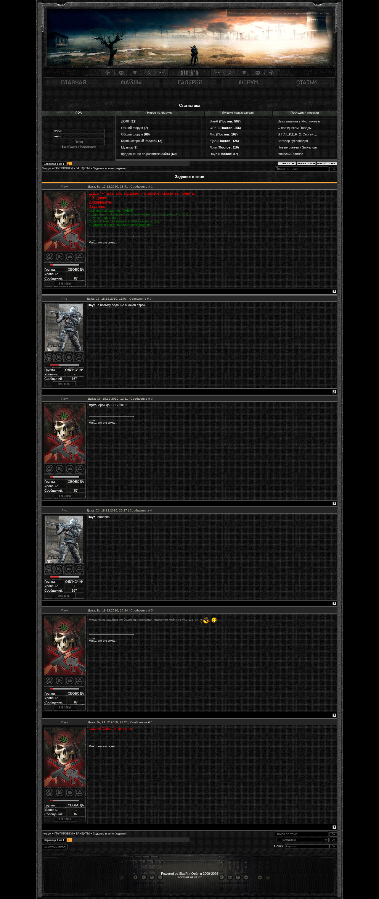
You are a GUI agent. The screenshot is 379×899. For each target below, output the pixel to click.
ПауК (213, 154)
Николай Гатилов (290, 154)
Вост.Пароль (70, 146)
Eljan (213, 141)
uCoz (198, 877)
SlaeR (214, 121)
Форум (46, 168)
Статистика (189, 105)
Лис (212, 134)
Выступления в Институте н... (300, 121)
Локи (213, 147)
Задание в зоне (103, 168)
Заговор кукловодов (293, 141)
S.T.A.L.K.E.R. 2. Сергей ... (297, 134)
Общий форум (132, 128)
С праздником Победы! (295, 128)
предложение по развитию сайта (145, 154)
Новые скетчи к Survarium (297, 147)
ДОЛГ (125, 121)
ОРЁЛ (214, 128)
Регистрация (88, 146)
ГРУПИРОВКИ (63, 168)
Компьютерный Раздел (138, 141)
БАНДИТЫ (83, 168)
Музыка (127, 147)
